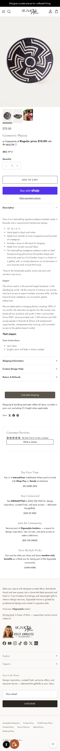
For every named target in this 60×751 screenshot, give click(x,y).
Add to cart (30, 179)
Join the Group (30, 540)
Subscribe (30, 703)
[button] (30, 143)
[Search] (10, 11)
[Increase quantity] (18, 165)
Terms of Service (23, 727)
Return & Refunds (11, 377)
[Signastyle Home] (30, 11)
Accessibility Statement (11, 723)
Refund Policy (38, 727)
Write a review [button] (30, 441)
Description (8, 207)
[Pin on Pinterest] (17, 415)
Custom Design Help (13, 368)
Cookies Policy (8, 727)
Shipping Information (13, 360)
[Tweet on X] (9, 415)
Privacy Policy (28, 723)
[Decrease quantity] (5, 165)
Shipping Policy (8, 731)
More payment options (30, 198)
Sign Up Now (30, 513)
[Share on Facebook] (13, 415)
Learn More (30, 567)
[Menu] (3, 11)
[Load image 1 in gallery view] (30, 62)
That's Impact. (9, 334)
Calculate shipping (30, 394)
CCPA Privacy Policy (44, 723)
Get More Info (30, 486)
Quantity (7, 159)
